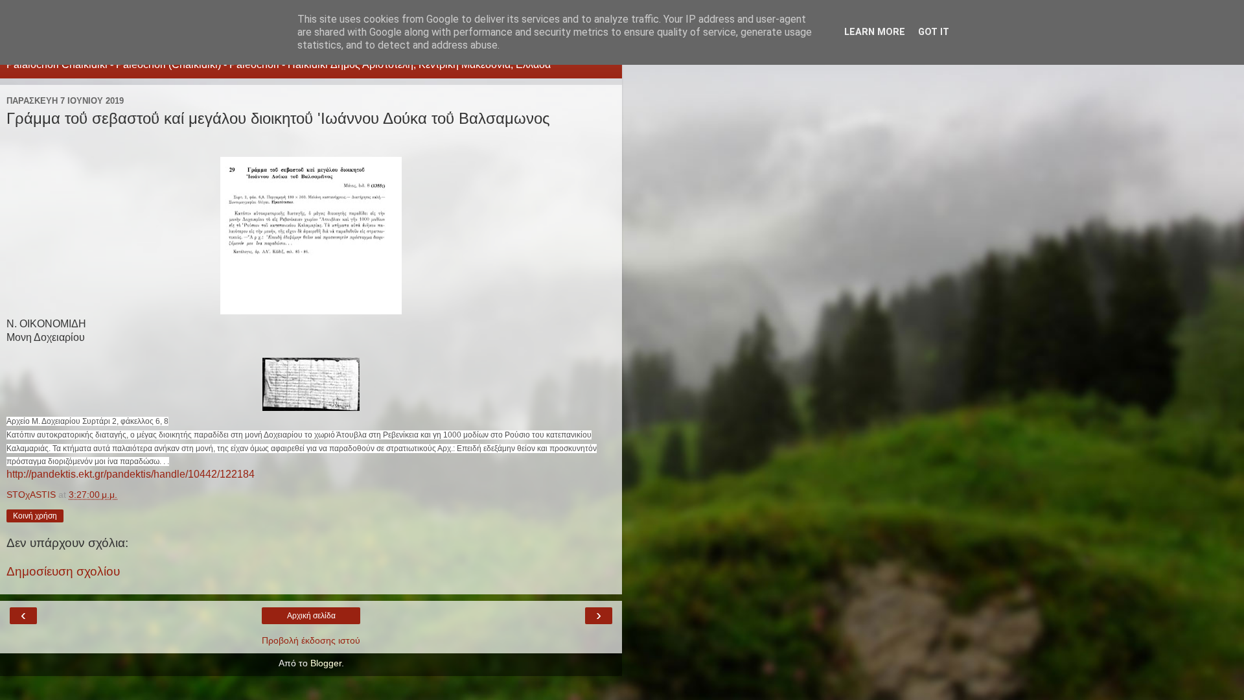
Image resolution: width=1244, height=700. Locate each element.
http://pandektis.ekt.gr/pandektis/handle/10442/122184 (130, 474)
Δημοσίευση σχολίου (63, 571)
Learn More (874, 32)
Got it (933, 32)
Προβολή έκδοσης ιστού (311, 640)
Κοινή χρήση (35, 515)
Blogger (325, 663)
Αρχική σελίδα (311, 615)
